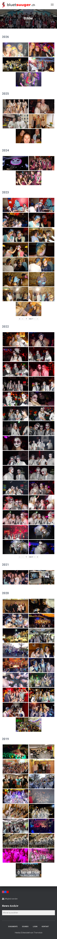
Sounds (25, 926)
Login (35, 926)
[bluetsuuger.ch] (19, 4)
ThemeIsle (38, 933)
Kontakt (45, 926)
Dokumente (13, 926)
